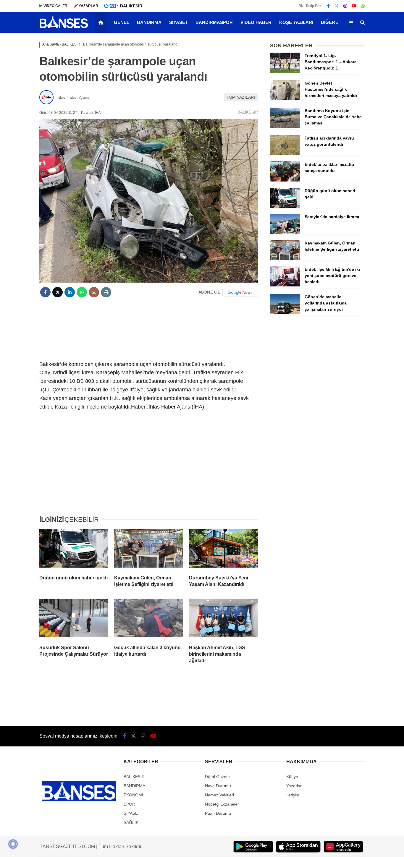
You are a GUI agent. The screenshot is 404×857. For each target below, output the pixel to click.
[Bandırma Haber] (63, 27)
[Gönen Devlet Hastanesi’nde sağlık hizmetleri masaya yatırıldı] (285, 98)
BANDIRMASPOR (214, 22)
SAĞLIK (131, 822)
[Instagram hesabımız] (345, 6)
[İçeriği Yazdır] (106, 292)
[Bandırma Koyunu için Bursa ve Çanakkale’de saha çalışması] (285, 126)
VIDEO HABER (256, 22)
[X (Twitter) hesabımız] (336, 6)
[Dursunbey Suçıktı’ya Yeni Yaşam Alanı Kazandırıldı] (223, 549)
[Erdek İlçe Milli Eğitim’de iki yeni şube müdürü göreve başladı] (285, 285)
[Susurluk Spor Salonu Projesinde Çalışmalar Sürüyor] (73, 619)
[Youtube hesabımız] (354, 6)
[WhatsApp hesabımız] (363, 6)
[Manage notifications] (13, 844)
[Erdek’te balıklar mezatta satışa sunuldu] (285, 180)
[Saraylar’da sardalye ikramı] (285, 232)
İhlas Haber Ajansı (73, 97)
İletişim (292, 795)
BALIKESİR (247, 112)
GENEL (121, 22)
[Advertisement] (148, 330)
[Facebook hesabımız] (328, 6)
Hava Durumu (218, 785)
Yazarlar (294, 785)
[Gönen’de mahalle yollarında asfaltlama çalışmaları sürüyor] (285, 312)
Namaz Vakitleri (219, 795)
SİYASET (178, 22)
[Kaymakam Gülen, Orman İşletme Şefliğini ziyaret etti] (148, 549)
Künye (292, 776)
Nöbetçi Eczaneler (222, 804)
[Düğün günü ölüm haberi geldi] (73, 549)
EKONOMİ (133, 795)
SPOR (129, 804)
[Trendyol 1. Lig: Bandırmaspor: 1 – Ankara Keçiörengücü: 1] (285, 71)
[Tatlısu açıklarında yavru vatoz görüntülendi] (285, 153)
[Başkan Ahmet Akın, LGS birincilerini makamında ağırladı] (223, 619)
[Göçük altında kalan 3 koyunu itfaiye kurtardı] (148, 619)
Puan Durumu (218, 813)
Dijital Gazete (217, 776)
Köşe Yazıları (296, 22)
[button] (101, 22)
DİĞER (328, 22)
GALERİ (55, 6)
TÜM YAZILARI (241, 97)
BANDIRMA (149, 22)
